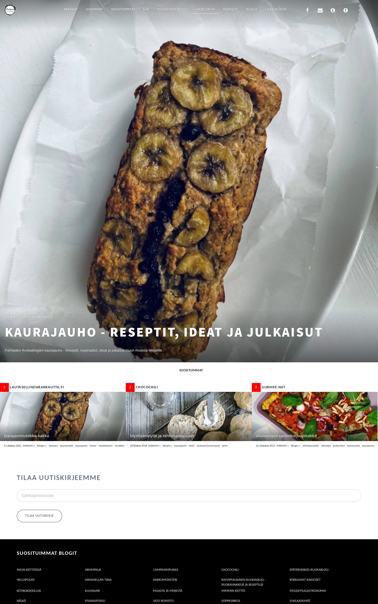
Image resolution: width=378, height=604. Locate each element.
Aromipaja (93, 570)
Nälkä (21, 601)
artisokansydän (311, 445)
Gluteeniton (339, 445)
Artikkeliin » (29, 445)
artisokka (326, 445)
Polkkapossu (95, 601)
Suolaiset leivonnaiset (208, 445)
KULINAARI (92, 591)
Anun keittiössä (29, 570)
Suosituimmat (123, 9)
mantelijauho (106, 445)
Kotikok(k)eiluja (29, 591)
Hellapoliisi (25, 580)
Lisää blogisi (276, 9)
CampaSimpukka (165, 570)
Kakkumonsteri (165, 580)
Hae (146, 9)
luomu (93, 445)
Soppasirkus (230, 601)
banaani (53, 445)
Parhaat (71, 9)
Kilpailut (230, 9)
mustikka (119, 445)
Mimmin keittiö (233, 591)
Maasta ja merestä (167, 591)
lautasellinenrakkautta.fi (33, 387)
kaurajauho (81, 445)
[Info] (333, 11)
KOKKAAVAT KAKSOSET (305, 580)
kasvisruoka (353, 445)
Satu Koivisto (163, 601)
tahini (225, 445)
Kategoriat (205, 9)
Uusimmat (94, 9)
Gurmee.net (270, 387)
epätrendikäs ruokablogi (309, 570)
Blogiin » (42, 445)
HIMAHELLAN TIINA (98, 580)
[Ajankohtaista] (345, 11)
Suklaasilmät (300, 601)
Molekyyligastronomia (308, 591)
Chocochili (143, 387)
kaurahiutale (66, 445)
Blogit (251, 9)
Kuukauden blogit (173, 9)
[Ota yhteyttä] (320, 11)
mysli (191, 445)
